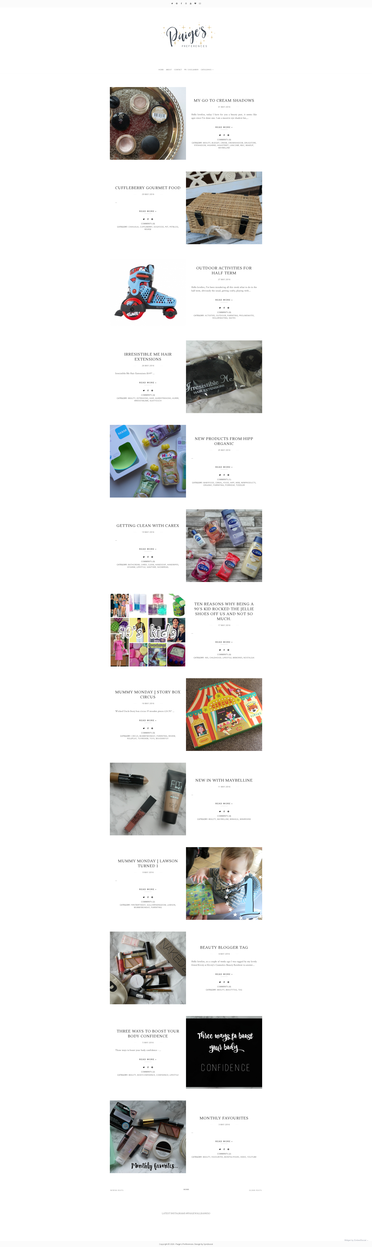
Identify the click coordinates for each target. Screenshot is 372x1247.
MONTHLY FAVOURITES (224, 1118)
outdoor (221, 315)
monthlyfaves (231, 1157)
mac (242, 145)
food (226, 482)
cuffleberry (146, 227)
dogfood (159, 227)
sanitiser (151, 567)
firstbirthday (138, 905)
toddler (240, 485)
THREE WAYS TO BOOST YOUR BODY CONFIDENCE (148, 1034)
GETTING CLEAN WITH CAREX (148, 525)
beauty (207, 143)
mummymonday (147, 736)
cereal (218, 482)
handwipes (172, 564)
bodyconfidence (146, 1075)
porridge (230, 485)
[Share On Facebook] (224, 135)
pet (166, 227)
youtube (251, 1157)
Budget (216, 143)
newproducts (248, 482)
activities (210, 315)
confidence (162, 1075)
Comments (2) (148, 901)
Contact (178, 70)
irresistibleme (141, 400)
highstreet (223, 145)
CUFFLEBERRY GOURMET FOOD (148, 187)
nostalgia (249, 657)
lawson (171, 905)
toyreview (143, 738)
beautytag (231, 990)
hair (151, 398)
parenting (232, 315)
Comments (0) (224, 139)
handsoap (160, 564)
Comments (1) (224, 479)
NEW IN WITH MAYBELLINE (224, 780)
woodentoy (162, 738)
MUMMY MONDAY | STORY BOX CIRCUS (148, 695)
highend (211, 145)
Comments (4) (148, 395)
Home (161, 70)
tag (240, 990)
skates (232, 318)
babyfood (208, 482)
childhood (215, 657)
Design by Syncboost (203, 1244)
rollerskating (220, 318)
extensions (142, 398)
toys (152, 738)
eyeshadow (200, 145)
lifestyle (141, 567)
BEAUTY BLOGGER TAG (224, 947)
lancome (234, 145)
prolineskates (246, 315)
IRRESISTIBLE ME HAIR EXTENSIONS (148, 357)
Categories (206, 70)
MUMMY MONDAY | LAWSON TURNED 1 (148, 863)
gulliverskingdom (156, 905)
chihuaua (133, 227)
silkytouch (156, 400)
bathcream (134, 564)
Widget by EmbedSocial (355, 1240)
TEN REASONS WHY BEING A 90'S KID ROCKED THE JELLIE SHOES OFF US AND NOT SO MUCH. (224, 611)
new (238, 482)
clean (151, 564)
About (169, 70)
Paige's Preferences (185, 1244)
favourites (217, 1157)
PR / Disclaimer (191, 70)
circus (135, 736)
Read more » (224, 127)
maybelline (224, 148)
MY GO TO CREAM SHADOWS (224, 100)
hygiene (131, 567)
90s (206, 657)
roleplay (132, 738)
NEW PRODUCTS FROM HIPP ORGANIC (224, 441)
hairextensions (163, 398)
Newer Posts (117, 1190)
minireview (245, 819)
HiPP (232, 482)
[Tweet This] (220, 135)
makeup (249, 145)
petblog (174, 227)
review (148, 229)
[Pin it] (228, 135)
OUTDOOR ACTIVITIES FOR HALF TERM (224, 271)
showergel (163, 567)
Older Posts (255, 1190)
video (243, 1157)
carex (144, 564)
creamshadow (235, 143)
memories (237, 657)
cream (224, 143)
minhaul (234, 819)
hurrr (175, 398)
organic (207, 485)
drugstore (250, 143)
